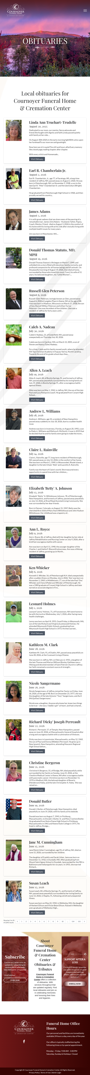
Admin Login (56, 1072)
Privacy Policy (34, 1072)
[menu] (85, 10)
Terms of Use (45, 1072)
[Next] (84, 921)
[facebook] (24, 1042)
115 (79, 921)
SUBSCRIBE (15, 980)
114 (73, 921)
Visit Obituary (37, 159)
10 (62, 921)
